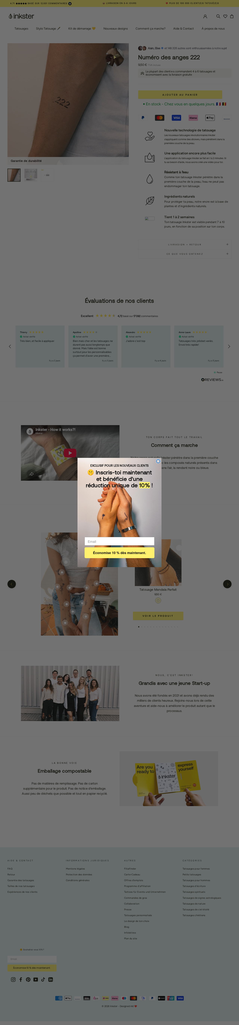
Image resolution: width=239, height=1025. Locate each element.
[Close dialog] (158, 461)
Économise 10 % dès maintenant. (119, 552)
